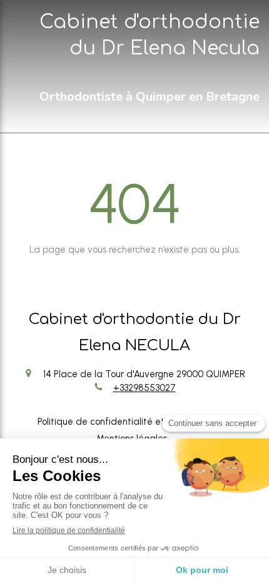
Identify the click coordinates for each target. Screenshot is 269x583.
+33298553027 (144, 387)
